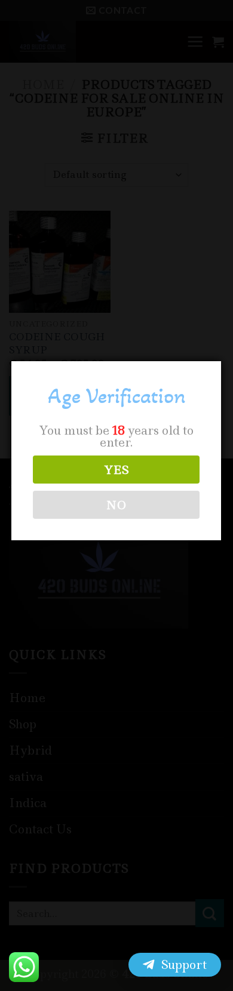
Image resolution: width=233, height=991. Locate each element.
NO (116, 505)
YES (116, 470)
